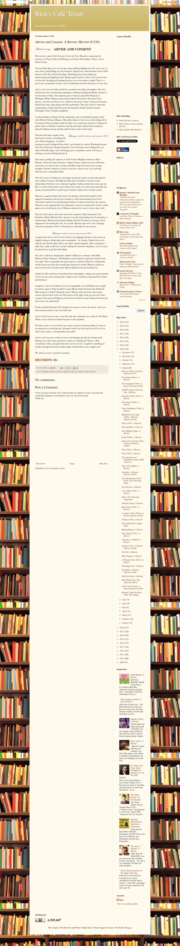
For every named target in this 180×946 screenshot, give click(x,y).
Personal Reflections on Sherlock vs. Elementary (136, 823)
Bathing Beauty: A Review (132, 529)
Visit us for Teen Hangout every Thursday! (129, 294)
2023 (122, 333)
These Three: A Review (131, 449)
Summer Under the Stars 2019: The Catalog (131, 593)
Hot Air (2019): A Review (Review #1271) (132, 372)
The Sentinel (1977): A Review (131, 534)
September (126, 363)
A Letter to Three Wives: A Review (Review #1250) (133, 514)
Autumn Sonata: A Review (132, 503)
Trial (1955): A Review (131, 453)
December (126, 352)
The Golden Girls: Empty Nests (132, 524)
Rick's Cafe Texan (59, 13)
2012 (122, 650)
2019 (122, 349)
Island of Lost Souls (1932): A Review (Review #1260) (133, 443)
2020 (122, 345)
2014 (122, 643)
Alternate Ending (127, 282)
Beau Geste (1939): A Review (130, 508)
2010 (122, 658)
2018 (122, 627)
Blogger (128, 927)
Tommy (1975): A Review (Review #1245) (132, 547)
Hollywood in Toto (127, 261)
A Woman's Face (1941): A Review (132, 561)
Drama (52, 371)
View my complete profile (127, 903)
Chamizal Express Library (131, 291)
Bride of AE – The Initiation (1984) (130, 285)
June (124, 603)
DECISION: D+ (46, 359)
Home (72, 463)
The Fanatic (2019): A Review (131, 403)
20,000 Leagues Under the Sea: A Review (132, 390)
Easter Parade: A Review (131, 437)
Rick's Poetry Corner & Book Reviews (131, 125)
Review (74, 371)
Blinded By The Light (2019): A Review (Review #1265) (130, 417)
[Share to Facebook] (74, 368)
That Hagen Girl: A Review (133, 566)
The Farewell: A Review (131, 487)
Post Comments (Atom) (55, 468)
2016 (122, 635)
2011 (122, 654)
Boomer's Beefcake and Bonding (129, 193)
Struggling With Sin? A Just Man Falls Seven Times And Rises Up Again (130, 275)
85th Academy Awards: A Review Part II (131, 700)
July (124, 599)
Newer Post (40, 463)
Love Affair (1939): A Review (130, 492)
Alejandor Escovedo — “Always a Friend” (129, 256)
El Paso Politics (126, 243)
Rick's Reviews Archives (129, 120)
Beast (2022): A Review (137, 742)
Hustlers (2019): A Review (137, 720)
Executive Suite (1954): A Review (132, 397)
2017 (122, 631)
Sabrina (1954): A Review (132, 519)
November (126, 356)
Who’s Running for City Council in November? (129, 247)
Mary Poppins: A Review (132, 556)
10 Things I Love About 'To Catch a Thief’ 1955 (130, 226)
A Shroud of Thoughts (129, 213)
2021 (122, 341)
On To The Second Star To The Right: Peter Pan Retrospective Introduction (130, 873)
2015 (122, 639)
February (126, 619)
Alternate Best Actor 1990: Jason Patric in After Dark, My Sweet (131, 236)
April (124, 611)
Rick (121, 900)
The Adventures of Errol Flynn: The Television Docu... (131, 480)
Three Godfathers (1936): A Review (133, 409)
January (125, 622)
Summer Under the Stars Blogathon (73, 55)
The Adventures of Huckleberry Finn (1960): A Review (133, 459)
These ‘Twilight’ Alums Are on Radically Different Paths (131, 265)
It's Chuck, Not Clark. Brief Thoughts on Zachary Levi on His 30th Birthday (131, 771)
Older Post (103, 463)
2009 (122, 662)
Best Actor (124, 231)
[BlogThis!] (69, 368)
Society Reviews (126, 270)
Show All (142, 300)
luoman (111, 927)
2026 (122, 322)
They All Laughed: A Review (130, 467)
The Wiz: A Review (130, 552)
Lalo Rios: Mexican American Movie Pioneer (131, 217)
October (125, 360)
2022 (122, 337)
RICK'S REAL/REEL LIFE (131, 222)
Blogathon (46, 371)
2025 (122, 326)
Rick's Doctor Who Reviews (130, 129)
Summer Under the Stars (87, 371)
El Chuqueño (125, 252)
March (125, 615)
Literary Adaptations (63, 371)
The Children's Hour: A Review (131, 432)
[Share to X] (71, 368)
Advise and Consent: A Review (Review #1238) (132, 587)
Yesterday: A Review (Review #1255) (130, 473)
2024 (122, 329)
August (125, 367)
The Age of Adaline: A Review (135, 848)
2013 (122, 646)
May (124, 607)
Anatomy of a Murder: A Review (132, 540)
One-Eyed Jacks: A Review (132, 576)
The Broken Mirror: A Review (131, 378)
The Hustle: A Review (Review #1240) (130, 571)
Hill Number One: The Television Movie (131, 581)
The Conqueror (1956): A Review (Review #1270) (132, 384)
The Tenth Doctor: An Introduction (136, 797)
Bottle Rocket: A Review (137, 675)
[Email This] (66, 368)
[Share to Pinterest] (77, 368)
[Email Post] (61, 368)
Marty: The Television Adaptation (130, 498)
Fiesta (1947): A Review (131, 423)
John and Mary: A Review (132, 427)
